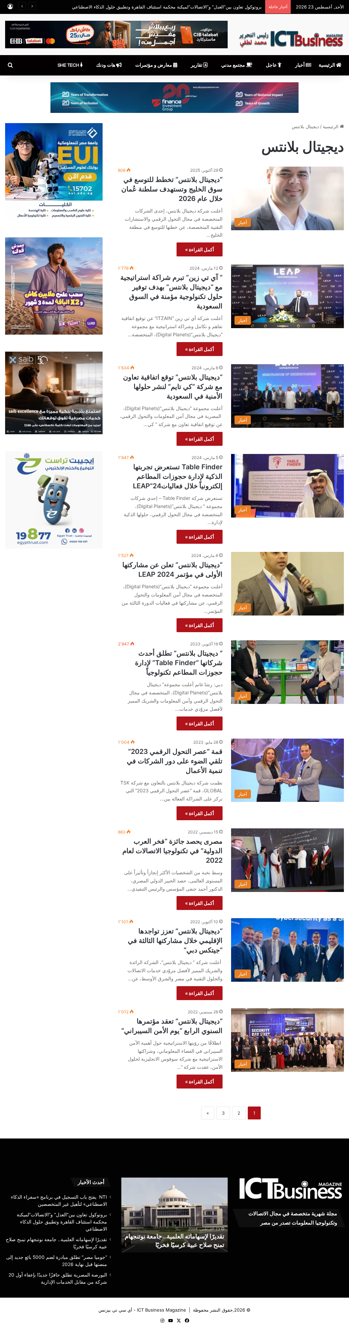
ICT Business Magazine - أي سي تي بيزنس (142, 1310)
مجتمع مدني (233, 65)
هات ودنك (106, 65)
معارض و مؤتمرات (154, 65)
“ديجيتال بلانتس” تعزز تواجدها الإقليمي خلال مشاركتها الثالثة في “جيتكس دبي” (175, 940)
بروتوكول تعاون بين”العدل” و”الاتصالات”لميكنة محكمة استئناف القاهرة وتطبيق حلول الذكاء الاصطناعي (62, 1222)
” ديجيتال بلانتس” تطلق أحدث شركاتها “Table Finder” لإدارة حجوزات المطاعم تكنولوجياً (179, 662)
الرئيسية (327, 65)
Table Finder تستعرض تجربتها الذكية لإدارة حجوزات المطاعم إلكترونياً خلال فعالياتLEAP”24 (178, 476)
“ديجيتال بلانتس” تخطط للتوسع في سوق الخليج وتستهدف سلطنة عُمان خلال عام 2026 (172, 189)
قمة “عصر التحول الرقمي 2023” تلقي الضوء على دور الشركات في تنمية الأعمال (175, 761)
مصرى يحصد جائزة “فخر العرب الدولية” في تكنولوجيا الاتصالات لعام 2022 (172, 850)
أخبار (300, 65)
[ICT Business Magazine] (291, 36)
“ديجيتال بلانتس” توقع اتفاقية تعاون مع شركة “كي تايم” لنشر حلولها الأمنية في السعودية (173, 386)
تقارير (197, 65)
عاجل (272, 65)
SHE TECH (69, 65)
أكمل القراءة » (199, 249)
